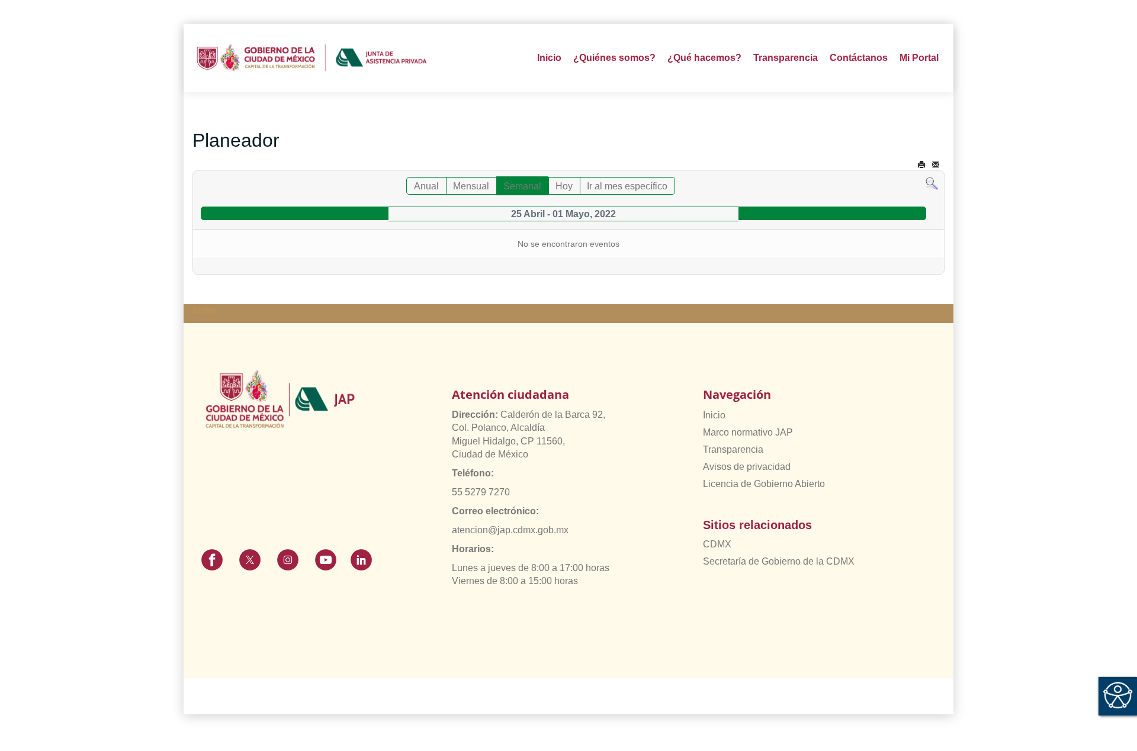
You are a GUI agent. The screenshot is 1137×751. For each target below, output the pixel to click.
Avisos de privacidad (747, 467)
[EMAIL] (936, 165)
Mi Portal (919, 58)
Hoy (564, 186)
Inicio (549, 58)
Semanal (522, 186)
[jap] (311, 58)
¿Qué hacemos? (704, 58)
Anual (426, 186)
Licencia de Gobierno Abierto (764, 484)
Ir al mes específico (627, 186)
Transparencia (733, 449)
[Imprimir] (921, 165)
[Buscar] (932, 183)
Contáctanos (859, 58)
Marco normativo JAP (748, 432)
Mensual (471, 186)
